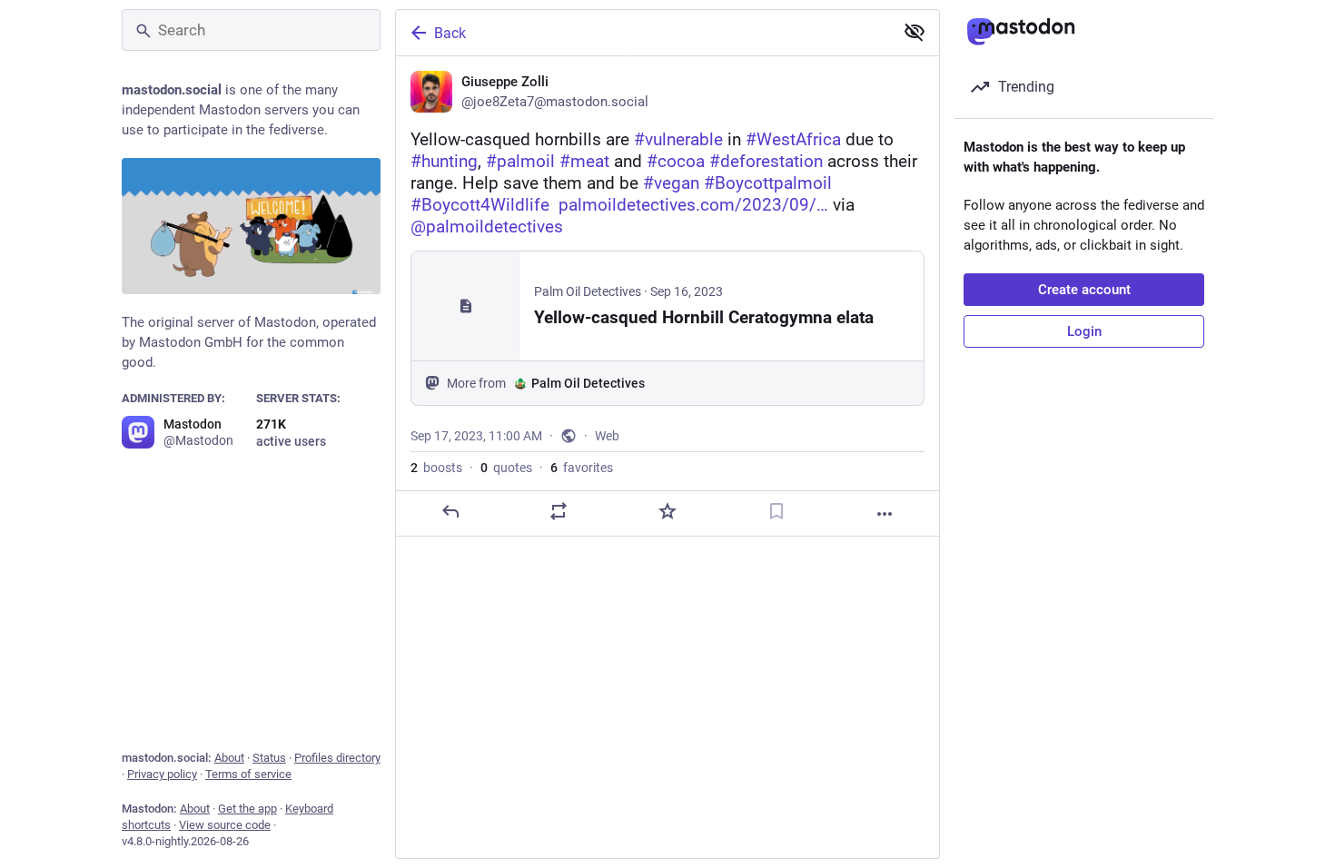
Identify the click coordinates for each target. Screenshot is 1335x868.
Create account (1084, 289)
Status (269, 757)
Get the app (247, 808)
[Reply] (450, 511)
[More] (884, 514)
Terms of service (248, 774)
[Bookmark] (776, 511)
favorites (581, 467)
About (229, 757)
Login (1084, 331)
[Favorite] (667, 511)
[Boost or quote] (558, 511)
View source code (225, 825)
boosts (436, 467)
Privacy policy (162, 774)
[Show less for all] (914, 32)
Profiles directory (337, 757)
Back (450, 33)
